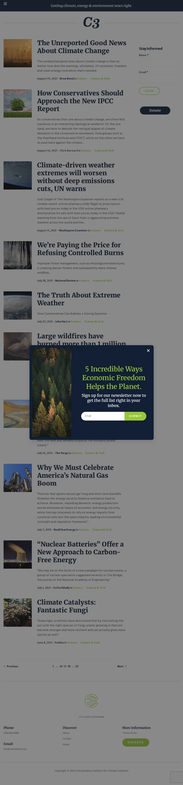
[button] (148, 350)
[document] (91, 392)
